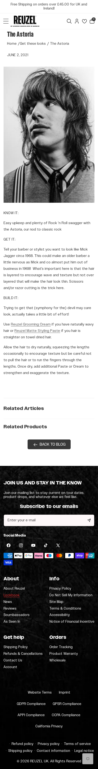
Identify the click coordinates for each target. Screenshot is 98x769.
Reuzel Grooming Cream (31, 324)
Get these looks (33, 43)
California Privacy (49, 726)
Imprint (64, 692)
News (8, 602)
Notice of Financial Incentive (71, 622)
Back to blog (53, 444)
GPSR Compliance (67, 704)
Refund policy (23, 744)
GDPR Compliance (31, 704)
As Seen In (12, 622)
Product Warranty (63, 654)
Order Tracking (61, 647)
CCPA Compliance (66, 715)
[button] (6, 21)
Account (10, 667)
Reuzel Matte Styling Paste (37, 331)
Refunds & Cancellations (23, 654)
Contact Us (13, 660)
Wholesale (57, 660)
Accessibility (59, 615)
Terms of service (77, 744)
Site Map (56, 602)
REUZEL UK (39, 761)
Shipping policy (20, 751)
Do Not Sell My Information (71, 595)
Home (12, 43)
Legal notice (84, 751)
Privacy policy (49, 744)
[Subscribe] (89, 520)
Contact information (53, 751)
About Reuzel (14, 589)
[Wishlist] (84, 21)
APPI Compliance (31, 715)
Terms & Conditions (65, 608)
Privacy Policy (60, 589)
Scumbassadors (17, 615)
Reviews (10, 608)
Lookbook (12, 595)
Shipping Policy (16, 647)
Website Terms (40, 692)
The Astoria (59, 43)
